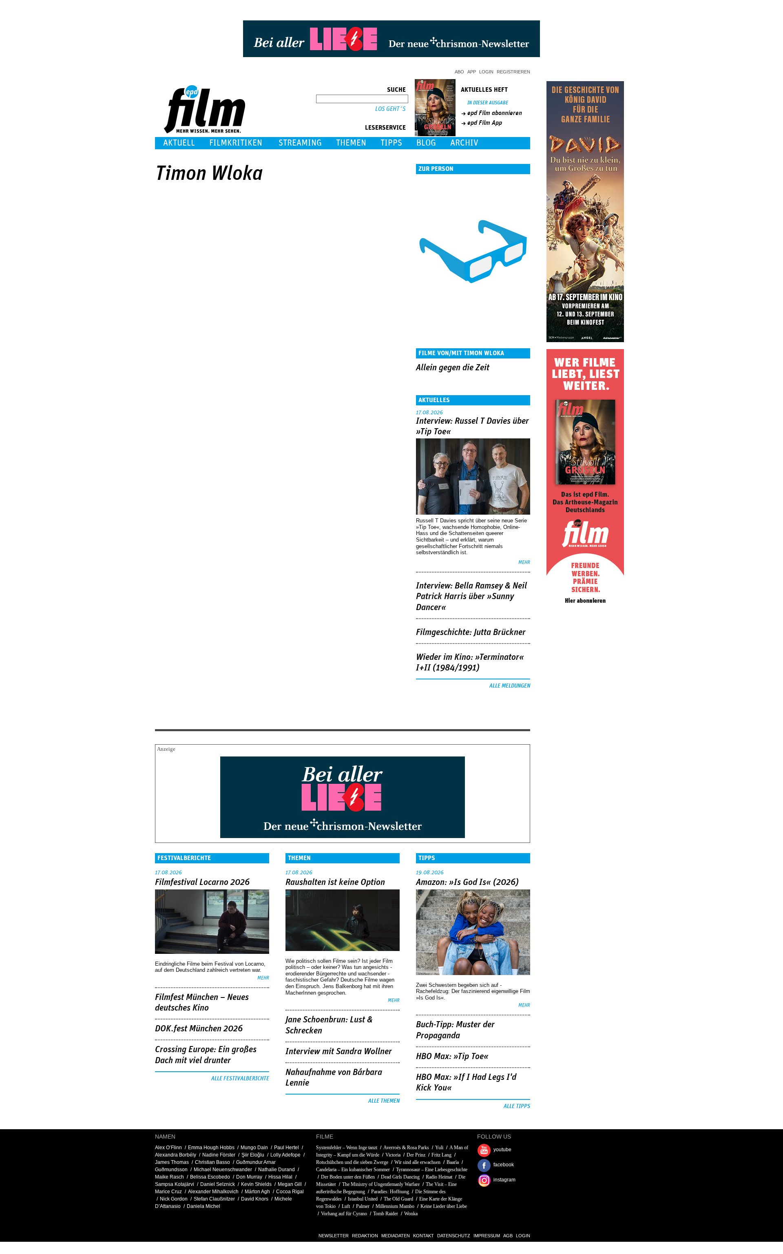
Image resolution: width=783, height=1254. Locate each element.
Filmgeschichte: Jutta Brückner (471, 632)
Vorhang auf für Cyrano (344, 1213)
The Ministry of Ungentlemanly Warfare (381, 1184)
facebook (503, 1165)
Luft (346, 1206)
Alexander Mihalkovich (213, 1191)
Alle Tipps (517, 1106)
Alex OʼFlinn (168, 1147)
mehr (524, 562)
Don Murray (249, 1177)
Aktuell (179, 143)
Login (486, 71)
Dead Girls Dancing (400, 1177)
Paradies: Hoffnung (390, 1191)
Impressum (486, 1235)
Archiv (464, 143)
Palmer (362, 1206)
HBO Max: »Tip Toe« (452, 1056)
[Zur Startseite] (205, 131)
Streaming (300, 143)
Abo (459, 71)
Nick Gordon (174, 1199)
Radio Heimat (439, 1177)
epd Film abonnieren (494, 113)
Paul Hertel (286, 1147)
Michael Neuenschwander (223, 1169)
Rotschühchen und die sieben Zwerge (352, 1162)
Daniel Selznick (217, 1184)
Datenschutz (453, 1235)
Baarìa (453, 1162)
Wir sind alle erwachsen (417, 1162)
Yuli (439, 1147)
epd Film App (484, 122)
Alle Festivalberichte (240, 1078)
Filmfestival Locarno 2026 (202, 882)
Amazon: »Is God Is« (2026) (467, 882)
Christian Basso (212, 1162)
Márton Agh (257, 1191)
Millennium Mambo (395, 1206)
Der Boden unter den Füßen (348, 1177)
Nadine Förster (218, 1155)
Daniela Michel (203, 1206)
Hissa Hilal (280, 1177)
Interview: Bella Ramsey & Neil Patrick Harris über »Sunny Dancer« (471, 597)
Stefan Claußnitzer (214, 1199)
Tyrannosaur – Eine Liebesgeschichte (431, 1169)
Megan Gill (290, 1184)
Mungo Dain (254, 1147)
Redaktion (365, 1235)
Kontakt (423, 1235)
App (471, 71)
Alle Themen (384, 1101)
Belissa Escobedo (210, 1177)
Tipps (391, 143)
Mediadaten (395, 1235)
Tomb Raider (385, 1213)
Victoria (392, 1155)
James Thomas (172, 1162)
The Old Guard (398, 1199)
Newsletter (334, 1235)
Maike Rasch (169, 1177)
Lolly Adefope (285, 1155)
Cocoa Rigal (290, 1191)
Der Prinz (416, 1155)
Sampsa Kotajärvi (174, 1184)
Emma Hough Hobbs (211, 1147)
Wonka (411, 1213)
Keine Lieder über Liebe (443, 1206)
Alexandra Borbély (175, 1155)
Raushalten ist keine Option (335, 882)
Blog (426, 143)
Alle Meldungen (509, 686)
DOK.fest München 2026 (199, 1028)
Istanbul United (363, 1199)
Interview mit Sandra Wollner (338, 1051)
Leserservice (385, 127)
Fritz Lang (441, 1155)
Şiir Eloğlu (252, 1155)
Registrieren (513, 71)
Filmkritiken (235, 143)
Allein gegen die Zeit (452, 367)
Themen (351, 143)
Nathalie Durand (276, 1169)
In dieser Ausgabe (487, 103)
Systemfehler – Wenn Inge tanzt (346, 1147)
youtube (502, 1149)
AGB (508, 1235)
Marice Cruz (168, 1191)
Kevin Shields (256, 1184)
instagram (504, 1180)
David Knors (254, 1199)
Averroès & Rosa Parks (406, 1147)
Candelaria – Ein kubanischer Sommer (353, 1169)
